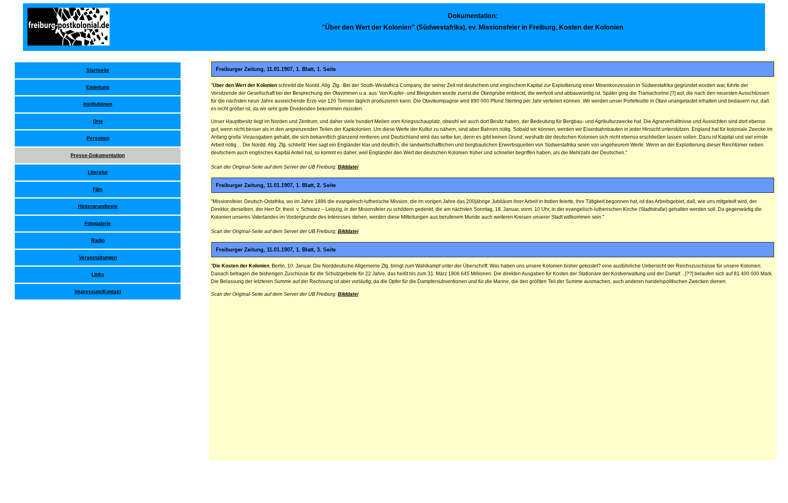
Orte (98, 121)
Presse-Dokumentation (98, 155)
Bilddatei (348, 167)
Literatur (98, 172)
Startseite (97, 70)
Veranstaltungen (98, 258)
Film (98, 189)
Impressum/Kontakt (98, 292)
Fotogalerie (98, 223)
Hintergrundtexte (98, 206)
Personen (98, 138)
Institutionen (97, 104)
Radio (98, 240)
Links (98, 274)
